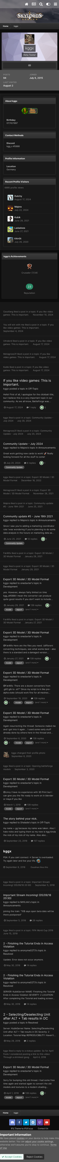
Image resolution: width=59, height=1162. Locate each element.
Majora (18, 206)
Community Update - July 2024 (23, 443)
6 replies (31, 463)
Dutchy (18, 196)
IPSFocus (28, 1128)
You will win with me (13, 324)
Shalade (24, 822)
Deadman (35, 867)
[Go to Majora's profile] (10, 208)
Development (10, 586)
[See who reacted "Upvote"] (42, 407)
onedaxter (25, 583)
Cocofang (8, 311)
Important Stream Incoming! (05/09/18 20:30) (27, 896)
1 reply (32, 407)
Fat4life (7, 553)
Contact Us (43, 1128)
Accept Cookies (13, 1156)
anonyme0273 (28, 950)
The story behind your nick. (20, 818)
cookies (21, 1138)
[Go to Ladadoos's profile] (10, 229)
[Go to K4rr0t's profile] (10, 240)
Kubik (17, 217)
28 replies (37, 920)
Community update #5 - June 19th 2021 (28, 516)
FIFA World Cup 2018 (42, 930)
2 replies (31, 1040)
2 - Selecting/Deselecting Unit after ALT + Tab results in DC (26, 1016)
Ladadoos (19, 228)
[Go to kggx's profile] (6, 754)
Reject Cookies (34, 1156)
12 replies (32, 539)
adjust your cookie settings (39, 1141)
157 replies (39, 840)
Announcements (47, 447)
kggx (6, 388)
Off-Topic (33, 388)
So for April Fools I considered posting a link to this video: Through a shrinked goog (28, 1053)
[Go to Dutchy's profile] (10, 197)
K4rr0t (17, 238)
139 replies (36, 605)
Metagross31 (10, 354)
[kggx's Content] (29, 65)
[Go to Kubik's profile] (10, 219)
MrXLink (24, 902)
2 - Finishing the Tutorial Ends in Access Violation (28, 945)
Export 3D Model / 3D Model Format (26, 579)
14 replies (31, 965)
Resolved (8, 953)
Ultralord (7, 341)
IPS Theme (16, 1128)
